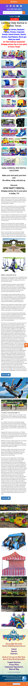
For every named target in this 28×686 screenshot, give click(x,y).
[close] (26, 684)
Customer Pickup (13, 16)
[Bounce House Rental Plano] (14, 54)
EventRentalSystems (17, 677)
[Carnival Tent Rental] (14, 563)
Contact (14, 649)
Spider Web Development (17, 679)
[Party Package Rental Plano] (14, 103)
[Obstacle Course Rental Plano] (14, 112)
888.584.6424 (15, 9)
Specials (14, 651)
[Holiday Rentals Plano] (14, 151)
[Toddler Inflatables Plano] (14, 132)
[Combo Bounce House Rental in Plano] (14, 64)
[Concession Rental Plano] (14, 83)
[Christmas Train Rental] (14, 604)
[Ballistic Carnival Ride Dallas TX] (14, 264)
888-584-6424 (16, 644)
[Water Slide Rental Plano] (14, 74)
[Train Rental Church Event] (14, 582)
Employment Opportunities (14, 667)
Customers (14, 653)
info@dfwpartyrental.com (16, 646)
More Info (5, 374)
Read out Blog (14, 669)
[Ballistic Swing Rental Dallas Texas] (14, 387)
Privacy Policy (14, 664)
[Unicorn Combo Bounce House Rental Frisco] (14, 620)
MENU (14, 2)
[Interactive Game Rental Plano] (14, 93)
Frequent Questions (14, 662)
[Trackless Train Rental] (14, 405)
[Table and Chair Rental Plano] (14, 161)
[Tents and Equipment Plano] (14, 122)
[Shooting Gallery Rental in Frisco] (14, 540)
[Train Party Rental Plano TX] (14, 142)
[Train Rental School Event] (14, 592)
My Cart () (14, 19)
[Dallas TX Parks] (14, 245)
